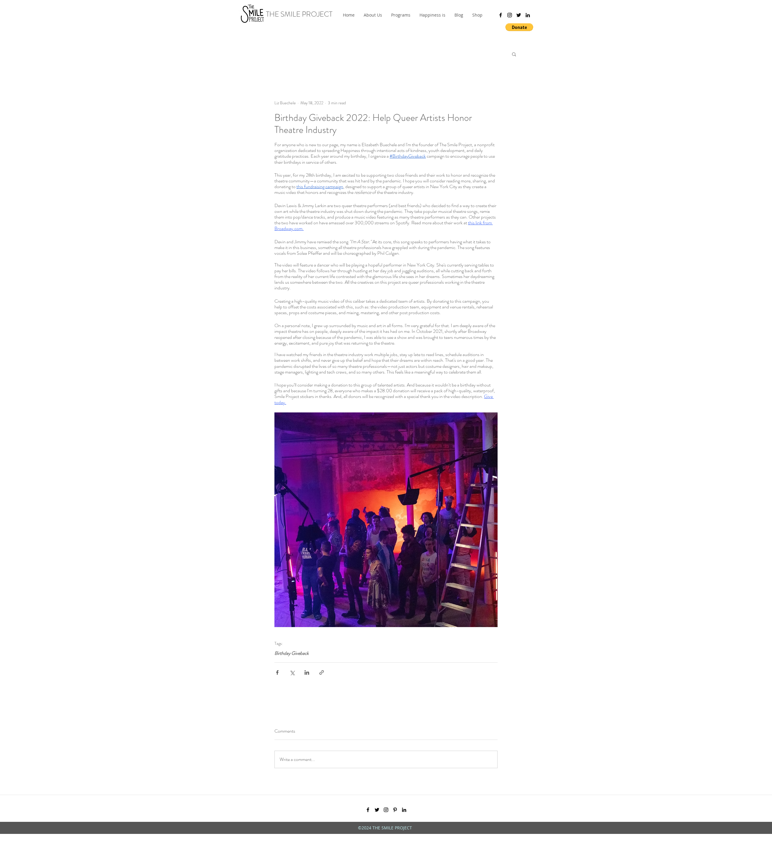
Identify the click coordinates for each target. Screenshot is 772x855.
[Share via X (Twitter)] (292, 672)
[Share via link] (321, 672)
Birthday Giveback (291, 653)
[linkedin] (528, 15)
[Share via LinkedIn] (307, 672)
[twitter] (519, 15)
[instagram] (510, 15)
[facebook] (501, 15)
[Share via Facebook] (277, 672)
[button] (401, 15)
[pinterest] (395, 810)
